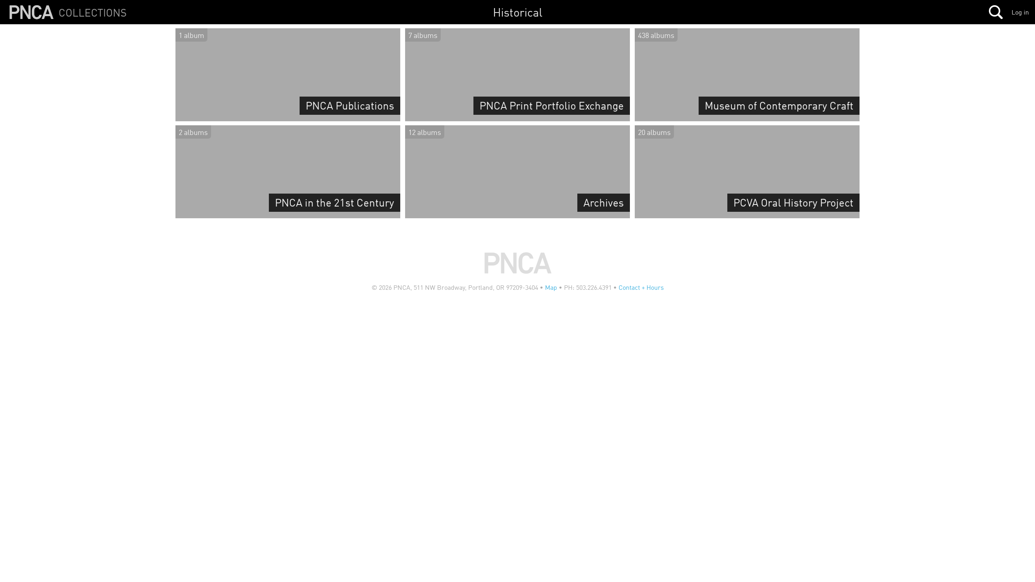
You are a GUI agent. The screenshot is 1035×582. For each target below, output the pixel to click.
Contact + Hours (641, 287)
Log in (1020, 12)
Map (551, 287)
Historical (518, 11)
